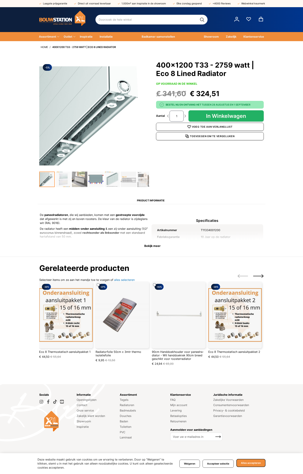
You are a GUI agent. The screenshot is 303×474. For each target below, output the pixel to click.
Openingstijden (86, 400)
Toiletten (125, 426)
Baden (124, 421)
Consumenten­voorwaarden (231, 405)
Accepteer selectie (218, 463)
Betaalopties (178, 416)
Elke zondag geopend (189, 3)
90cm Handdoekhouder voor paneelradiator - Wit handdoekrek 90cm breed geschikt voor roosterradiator (178, 355)
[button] (236, 20)
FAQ (173, 400)
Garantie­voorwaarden (227, 416)
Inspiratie (83, 426)
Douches (125, 416)
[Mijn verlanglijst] (248, 20)
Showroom (84, 421)
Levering (176, 410)
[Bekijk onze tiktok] (55, 401)
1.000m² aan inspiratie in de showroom (144, 3)
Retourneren (178, 421)
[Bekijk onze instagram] (41, 401)
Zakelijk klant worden (91, 416)
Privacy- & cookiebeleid (229, 410)
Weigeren (189, 463)
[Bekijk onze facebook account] (48, 401)
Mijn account (178, 405)
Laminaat (126, 437)
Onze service (85, 410)
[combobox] (151, 20)
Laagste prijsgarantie (55, 3)
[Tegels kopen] (67, 19)
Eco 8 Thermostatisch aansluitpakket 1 (64, 352)
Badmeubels (128, 410)
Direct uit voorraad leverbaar (94, 3)
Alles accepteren (251, 462)
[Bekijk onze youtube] (62, 401)
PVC (122, 432)
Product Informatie (151, 200)
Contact (82, 405)
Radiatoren (127, 405)
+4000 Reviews (222, 3)
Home (44, 47)
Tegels (124, 400)
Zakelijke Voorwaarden (228, 400)
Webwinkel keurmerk (253, 3)
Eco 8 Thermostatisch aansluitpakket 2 (234, 352)
